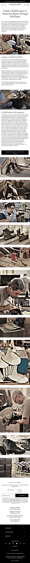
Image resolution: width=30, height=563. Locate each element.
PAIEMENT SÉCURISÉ (15, 512)
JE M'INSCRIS (22, 495)
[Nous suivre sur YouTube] (17, 543)
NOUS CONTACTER (15, 520)
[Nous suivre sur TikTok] (20, 543)
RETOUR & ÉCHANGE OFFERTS (15, 516)
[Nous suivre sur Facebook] (6, 543)
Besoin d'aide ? (15, 550)
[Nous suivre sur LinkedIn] (24, 543)
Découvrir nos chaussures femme (15, 152)
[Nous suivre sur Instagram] (9, 543)
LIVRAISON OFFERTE (15, 507)
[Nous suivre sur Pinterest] (13, 543)
